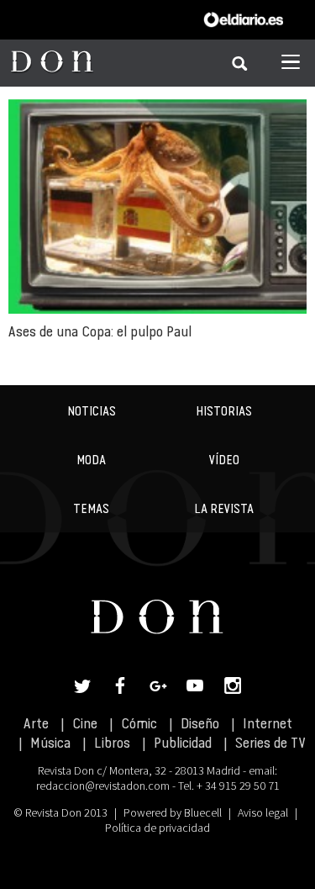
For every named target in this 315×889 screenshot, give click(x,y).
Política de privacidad (157, 827)
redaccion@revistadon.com (103, 785)
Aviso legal (263, 812)
